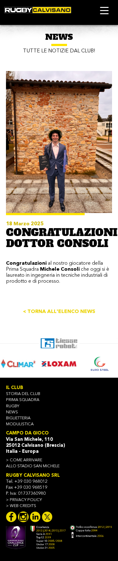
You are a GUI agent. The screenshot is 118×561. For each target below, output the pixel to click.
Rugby (12, 406)
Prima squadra (22, 400)
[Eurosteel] (100, 363)
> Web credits (21, 506)
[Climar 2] (18, 363)
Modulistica (20, 424)
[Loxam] (59, 363)
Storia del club (23, 394)
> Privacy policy (24, 500)
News (12, 412)
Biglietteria (18, 418)
